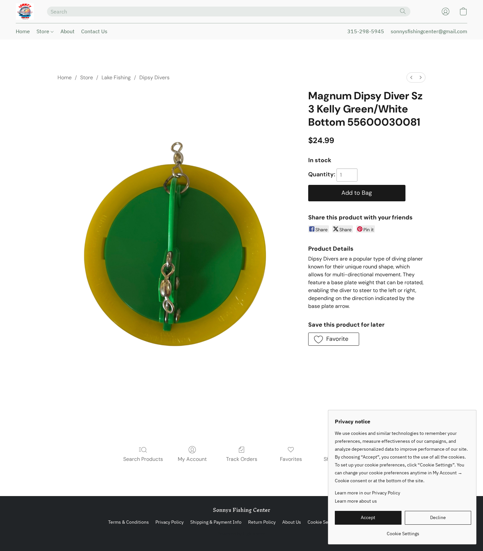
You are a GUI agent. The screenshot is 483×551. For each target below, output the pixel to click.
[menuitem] (411, 77)
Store (43, 31)
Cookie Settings (324, 522)
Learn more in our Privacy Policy (367, 493)
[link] (403, 531)
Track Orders (241, 459)
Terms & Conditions (128, 522)
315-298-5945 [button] (365, 31)
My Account (192, 459)
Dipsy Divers (154, 77)
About (67, 31)
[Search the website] (403, 11)
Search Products (143, 459)
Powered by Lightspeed (242, 534)
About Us (291, 522)
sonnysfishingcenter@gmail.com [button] (429, 31)
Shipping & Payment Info (216, 522)
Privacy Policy (169, 522)
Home (23, 31)
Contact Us (94, 31)
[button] (25, 11)
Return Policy (262, 522)
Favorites (291, 459)
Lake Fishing (116, 77)
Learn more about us (356, 501)
